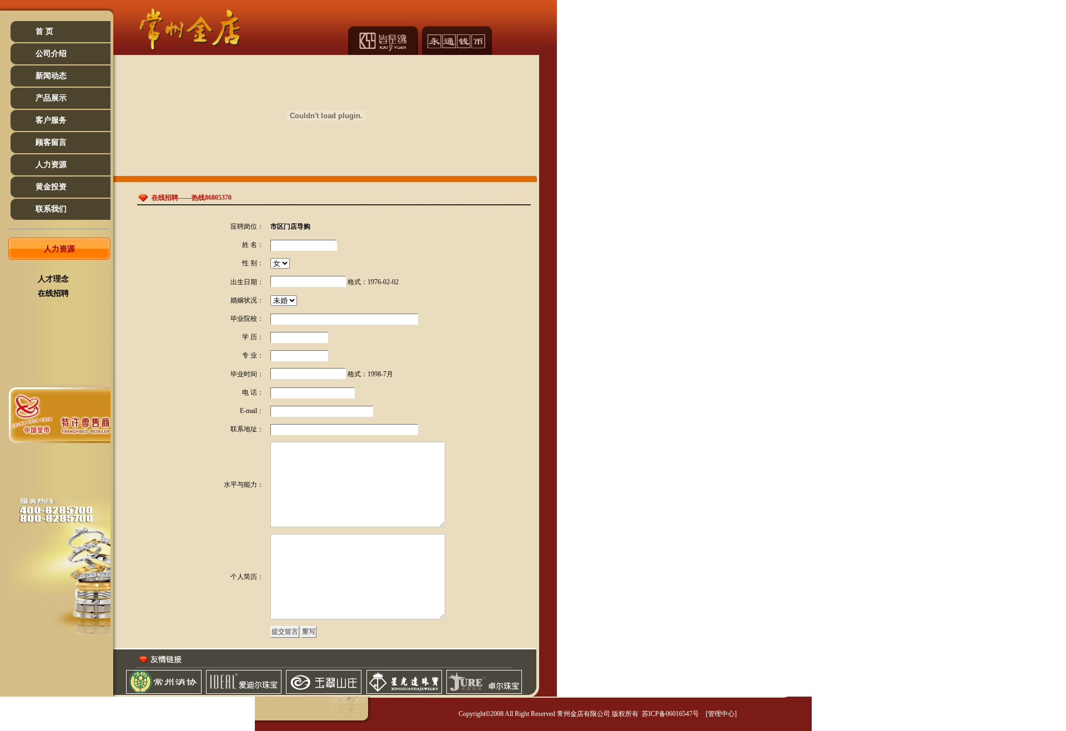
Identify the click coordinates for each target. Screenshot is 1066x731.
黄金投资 (51, 187)
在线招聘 (53, 293)
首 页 (44, 31)
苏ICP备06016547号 (669, 714)
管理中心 (721, 714)
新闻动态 (51, 76)
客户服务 (51, 120)
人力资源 (51, 164)
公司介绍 (51, 53)
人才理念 (53, 279)
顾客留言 (51, 142)
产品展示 (51, 98)
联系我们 (51, 209)
